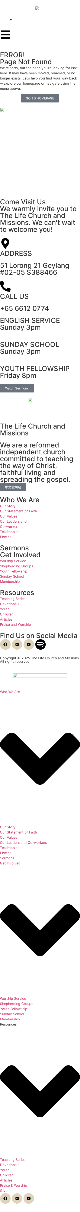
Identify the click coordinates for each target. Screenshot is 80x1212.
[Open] (10, 19)
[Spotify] (40, 644)
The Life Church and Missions (32, 429)
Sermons (14, 548)
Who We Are (19, 500)
